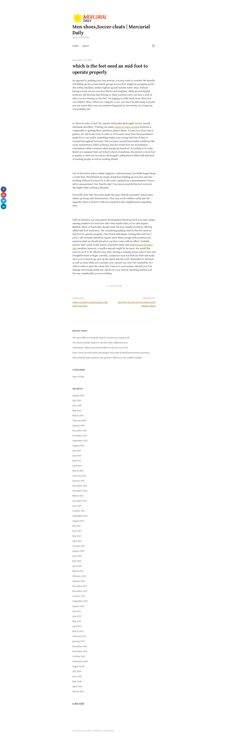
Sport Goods (116, 286)
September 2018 (80, 661)
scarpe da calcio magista (126, 127)
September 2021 (80, 516)
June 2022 (77, 506)
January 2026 (78, 425)
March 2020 (77, 571)
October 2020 (78, 546)
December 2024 (79, 486)
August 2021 (78, 521)
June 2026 (77, 405)
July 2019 (76, 611)
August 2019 (78, 606)
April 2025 (77, 466)
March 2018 (77, 691)
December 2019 (79, 586)
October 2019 (78, 596)
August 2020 (78, 551)
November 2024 (79, 491)
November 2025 (79, 435)
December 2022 (79, 501)
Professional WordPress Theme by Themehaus (93, 731)
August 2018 (78, 666)
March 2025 (77, 471)
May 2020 (76, 561)
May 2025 (76, 460)
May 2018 (76, 681)
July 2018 (76, 671)
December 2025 (79, 430)
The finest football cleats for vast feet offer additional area (100, 342)
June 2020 (77, 556)
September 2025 (80, 440)
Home (75, 46)
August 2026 (78, 395)
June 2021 (77, 531)
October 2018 (78, 656)
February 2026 (79, 420)
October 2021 (78, 511)
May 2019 (76, 621)
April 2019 (77, 626)
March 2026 (77, 415)
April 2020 (77, 566)
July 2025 (76, 450)
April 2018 (77, 686)
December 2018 (79, 646)
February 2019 (79, 636)
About (85, 46)
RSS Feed (79, 703)
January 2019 (78, 641)
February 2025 (79, 476)
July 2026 (76, 400)
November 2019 (79, 591)
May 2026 (76, 410)
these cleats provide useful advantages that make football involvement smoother (111, 352)
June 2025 (77, 455)
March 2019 (77, 631)
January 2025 (78, 481)
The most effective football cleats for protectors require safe (101, 337)
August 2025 (78, 445)
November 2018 (79, 651)
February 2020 (79, 576)
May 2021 (76, 536)
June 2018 (77, 676)
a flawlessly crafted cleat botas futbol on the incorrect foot (100, 347)
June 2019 (77, 616)
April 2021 (77, 541)
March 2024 (77, 496)
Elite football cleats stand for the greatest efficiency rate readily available (107, 357)
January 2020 (78, 581)
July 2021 (76, 526)
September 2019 (80, 601)
